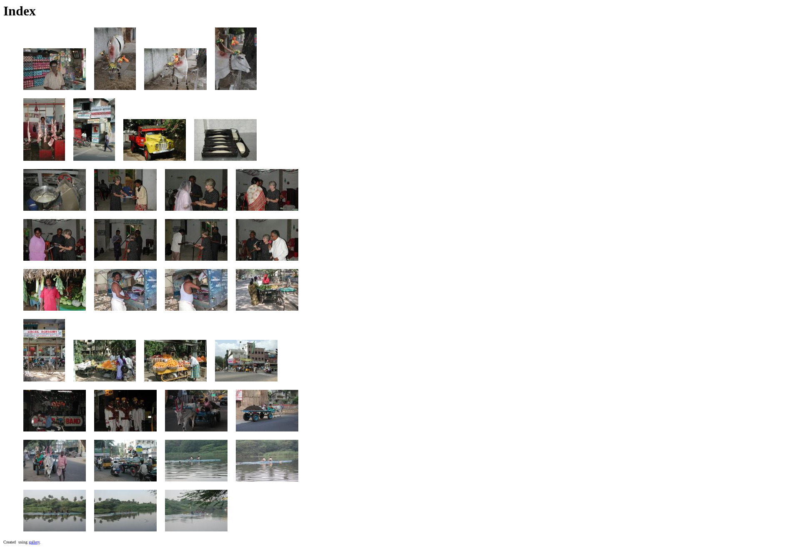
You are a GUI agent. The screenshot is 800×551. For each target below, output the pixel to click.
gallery (34, 542)
